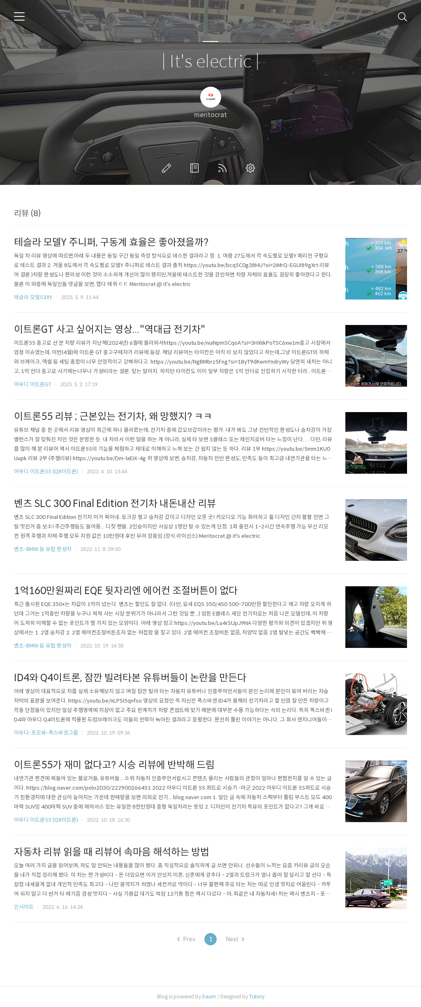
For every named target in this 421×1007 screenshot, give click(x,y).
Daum (209, 996)
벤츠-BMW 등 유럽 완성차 (43, 549)
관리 (252, 168)
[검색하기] (402, 16)
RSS (224, 168)
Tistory (256, 996)
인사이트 (24, 906)
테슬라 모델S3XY (33, 297)
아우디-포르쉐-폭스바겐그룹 (46, 732)
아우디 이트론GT (32, 384)
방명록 (196, 168)
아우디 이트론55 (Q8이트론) (46, 471)
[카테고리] (19, 16)
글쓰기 (168, 168)
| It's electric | (210, 62)
